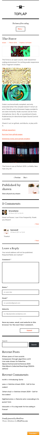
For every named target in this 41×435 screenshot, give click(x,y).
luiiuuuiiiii (5, 407)
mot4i (4, 380)
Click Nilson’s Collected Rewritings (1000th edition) (18, 367)
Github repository (8, 130)
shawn (4, 43)
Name (5, 287)
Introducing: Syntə (16, 380)
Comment (6, 260)
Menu (20, 29)
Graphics (22, 43)
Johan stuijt (7, 392)
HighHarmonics (7, 399)
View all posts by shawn (11, 194)
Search (4, 341)
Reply (37, 224)
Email (5, 298)
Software (28, 43)
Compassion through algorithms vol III (16, 359)
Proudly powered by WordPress (13, 418)
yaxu (4, 384)
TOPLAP (20, 14)
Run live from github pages (12, 134)
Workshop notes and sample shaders (16, 139)
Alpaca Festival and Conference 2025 (16, 364)
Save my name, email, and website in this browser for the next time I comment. (19, 323)
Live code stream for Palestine (13, 361)
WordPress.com (22, 421)
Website (5, 309)
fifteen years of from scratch (13, 356)
